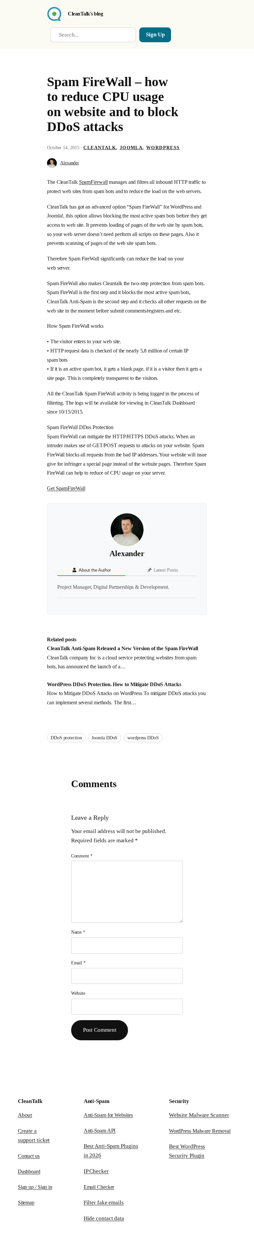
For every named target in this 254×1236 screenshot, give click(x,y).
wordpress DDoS (143, 737)
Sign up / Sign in (35, 1187)
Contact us (29, 1156)
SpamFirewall (93, 182)
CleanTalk (99, 147)
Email (78, 962)
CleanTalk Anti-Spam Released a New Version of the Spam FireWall (122, 648)
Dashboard (29, 1171)
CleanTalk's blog (85, 14)
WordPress (163, 147)
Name (78, 932)
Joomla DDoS (104, 737)
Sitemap (26, 1202)
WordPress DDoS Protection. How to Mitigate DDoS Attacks (114, 684)
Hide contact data (104, 1218)
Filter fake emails (104, 1202)
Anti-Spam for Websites (108, 1115)
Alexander (69, 162)
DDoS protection (66, 737)
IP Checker (96, 1171)
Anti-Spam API (100, 1130)
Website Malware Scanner (199, 1115)
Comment (82, 855)
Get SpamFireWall (66, 488)
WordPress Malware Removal (200, 1131)
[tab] (91, 570)
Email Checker (99, 1187)
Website (78, 993)
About (25, 1115)
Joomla (131, 147)
